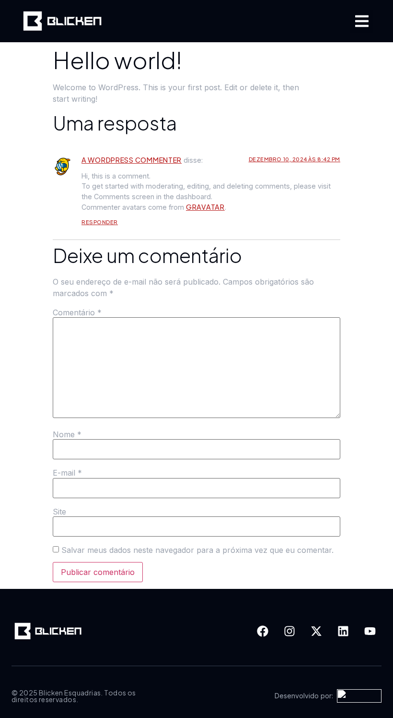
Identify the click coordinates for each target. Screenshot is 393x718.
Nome (67, 434)
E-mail (67, 473)
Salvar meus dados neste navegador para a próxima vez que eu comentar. (197, 550)
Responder (99, 222)
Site (59, 511)
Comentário (77, 312)
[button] (361, 21)
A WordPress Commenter (131, 160)
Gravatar (205, 207)
